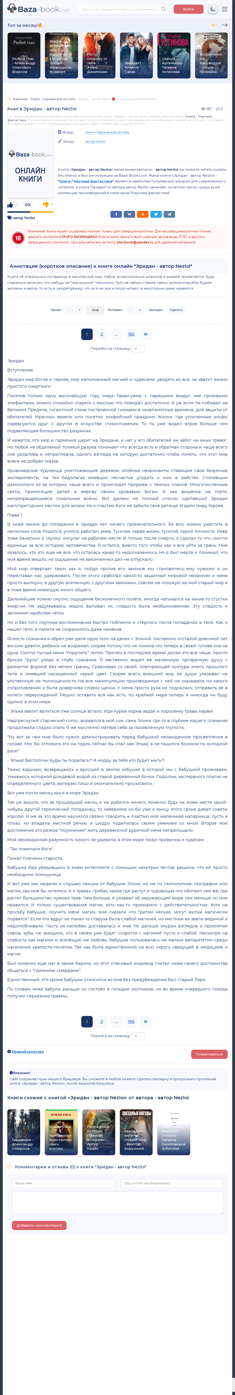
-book (43, 9)
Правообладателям (28, 1051)
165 (131, 334)
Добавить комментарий (39, 1225)
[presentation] (214, 24)
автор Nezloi (24, 218)
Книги (190, 116)
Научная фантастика (113, 132)
